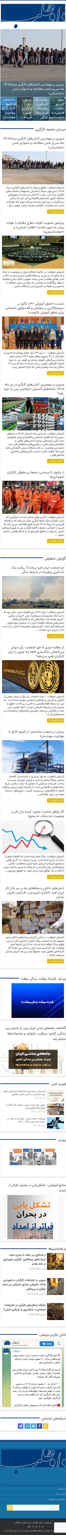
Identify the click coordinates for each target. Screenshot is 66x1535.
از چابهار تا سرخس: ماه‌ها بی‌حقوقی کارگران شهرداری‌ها (35, 475)
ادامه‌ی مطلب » (55, 211)
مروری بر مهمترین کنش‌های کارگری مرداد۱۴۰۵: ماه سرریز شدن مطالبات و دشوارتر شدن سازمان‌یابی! (33, 89)
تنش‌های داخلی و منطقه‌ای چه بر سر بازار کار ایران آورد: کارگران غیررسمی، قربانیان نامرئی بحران (34, 892)
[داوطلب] (33, 16)
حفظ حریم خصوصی (56, 1499)
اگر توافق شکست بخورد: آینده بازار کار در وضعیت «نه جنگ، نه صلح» (37, 814)
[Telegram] (20, 1426)
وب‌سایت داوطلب (21, 1522)
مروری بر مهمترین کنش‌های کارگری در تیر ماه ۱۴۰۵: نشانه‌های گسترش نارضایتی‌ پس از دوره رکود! (34, 389)
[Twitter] (33, 1426)
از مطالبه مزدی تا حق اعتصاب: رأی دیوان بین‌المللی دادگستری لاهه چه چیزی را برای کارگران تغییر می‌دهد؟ (36, 652)
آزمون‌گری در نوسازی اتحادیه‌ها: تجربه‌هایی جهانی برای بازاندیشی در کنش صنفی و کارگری (24, 1093)
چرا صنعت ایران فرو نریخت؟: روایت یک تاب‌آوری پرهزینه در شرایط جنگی (41, 99)
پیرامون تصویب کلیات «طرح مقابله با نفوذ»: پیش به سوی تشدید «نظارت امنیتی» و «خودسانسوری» (35, 227)
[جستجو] (10, 1508)
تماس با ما (60, 1494)
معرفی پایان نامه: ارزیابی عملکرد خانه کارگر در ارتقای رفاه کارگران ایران (25, 1106)
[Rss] (45, 1426)
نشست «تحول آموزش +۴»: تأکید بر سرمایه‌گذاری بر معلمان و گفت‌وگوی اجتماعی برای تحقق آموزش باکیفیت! (34, 308)
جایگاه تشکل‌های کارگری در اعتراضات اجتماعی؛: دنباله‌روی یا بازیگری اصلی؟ (24, 1307)
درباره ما (61, 1489)
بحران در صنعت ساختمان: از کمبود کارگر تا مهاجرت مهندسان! (8, 104)
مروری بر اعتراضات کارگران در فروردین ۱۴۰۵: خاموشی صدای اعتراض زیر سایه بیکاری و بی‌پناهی (24, 1284)
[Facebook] (39, 1426)
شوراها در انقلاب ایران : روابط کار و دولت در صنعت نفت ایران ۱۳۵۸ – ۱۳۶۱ (26, 1120)
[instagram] (27, 1426)
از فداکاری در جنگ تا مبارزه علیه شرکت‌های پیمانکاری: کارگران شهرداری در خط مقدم (24, 1259)
